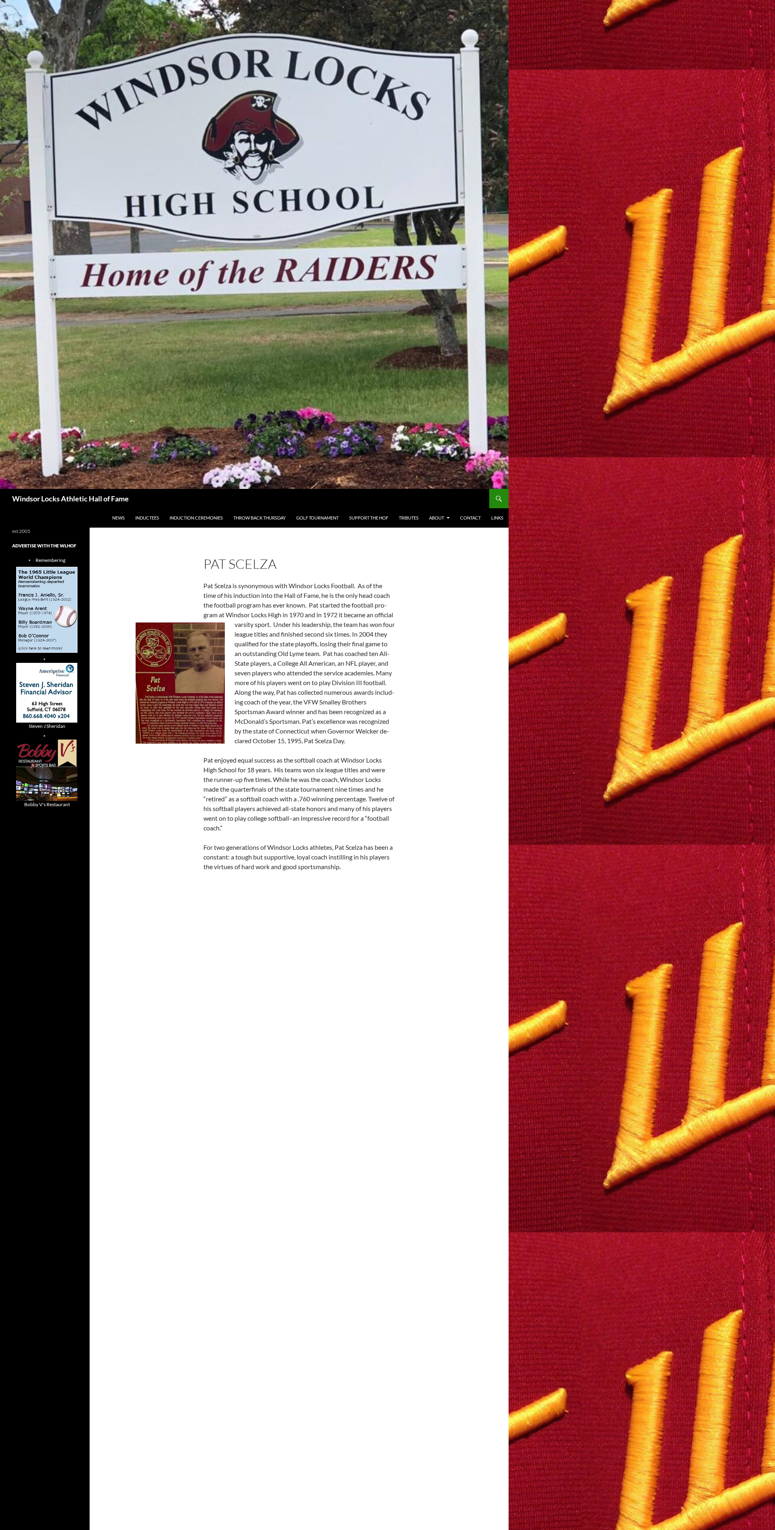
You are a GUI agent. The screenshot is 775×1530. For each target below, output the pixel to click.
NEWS (118, 517)
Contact (470, 517)
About (436, 517)
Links (497, 517)
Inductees (147, 517)
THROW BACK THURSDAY (259, 517)
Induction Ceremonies (196, 517)
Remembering (50, 560)
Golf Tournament (317, 517)
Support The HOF (368, 517)
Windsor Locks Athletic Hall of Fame (70, 498)
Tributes (409, 517)
